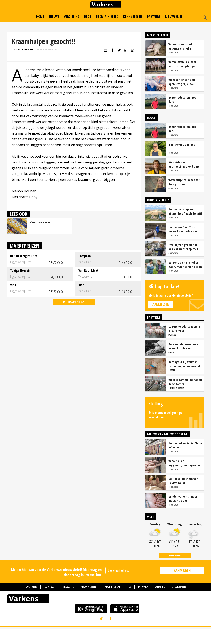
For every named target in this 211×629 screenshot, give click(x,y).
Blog (87, 16)
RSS (129, 587)
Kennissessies (132, 16)
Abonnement (89, 587)
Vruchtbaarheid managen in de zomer (185, 382)
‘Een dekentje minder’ (182, 144)
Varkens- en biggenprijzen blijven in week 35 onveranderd (184, 463)
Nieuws (54, 16)
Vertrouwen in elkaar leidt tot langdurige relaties (182, 64)
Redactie (68, 587)
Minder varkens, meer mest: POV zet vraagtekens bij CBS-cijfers (182, 498)
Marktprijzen (24, 245)
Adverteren (112, 587)
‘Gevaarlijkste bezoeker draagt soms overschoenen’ (183, 182)
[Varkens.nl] (105, 599)
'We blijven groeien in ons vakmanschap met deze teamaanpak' (183, 247)
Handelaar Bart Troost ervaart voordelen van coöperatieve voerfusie (183, 229)
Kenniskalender (40, 222)
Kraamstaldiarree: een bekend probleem (183, 346)
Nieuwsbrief (173, 16)
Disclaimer (179, 587)
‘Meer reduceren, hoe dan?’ (182, 99)
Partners (153, 16)
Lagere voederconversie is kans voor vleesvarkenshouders (184, 328)
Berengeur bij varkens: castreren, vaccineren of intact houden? (184, 364)
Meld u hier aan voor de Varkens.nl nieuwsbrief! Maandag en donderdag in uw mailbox (56, 572)
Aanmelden (160, 304)
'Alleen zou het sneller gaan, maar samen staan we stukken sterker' (185, 264)
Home (40, 16)
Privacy (143, 587)
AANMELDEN (182, 570)
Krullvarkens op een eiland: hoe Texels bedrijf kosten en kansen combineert (185, 211)
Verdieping (71, 16)
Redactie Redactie (23, 49)
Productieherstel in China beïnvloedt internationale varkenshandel (185, 445)
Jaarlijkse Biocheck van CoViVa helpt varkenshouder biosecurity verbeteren (183, 481)
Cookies (160, 587)
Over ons (31, 587)
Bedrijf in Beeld (107, 16)
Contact (50, 587)
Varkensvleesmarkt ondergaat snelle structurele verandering (184, 46)
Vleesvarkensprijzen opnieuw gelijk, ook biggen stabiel (181, 82)
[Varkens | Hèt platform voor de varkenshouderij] (105, 5)
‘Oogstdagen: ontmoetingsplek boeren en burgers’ (184, 164)
